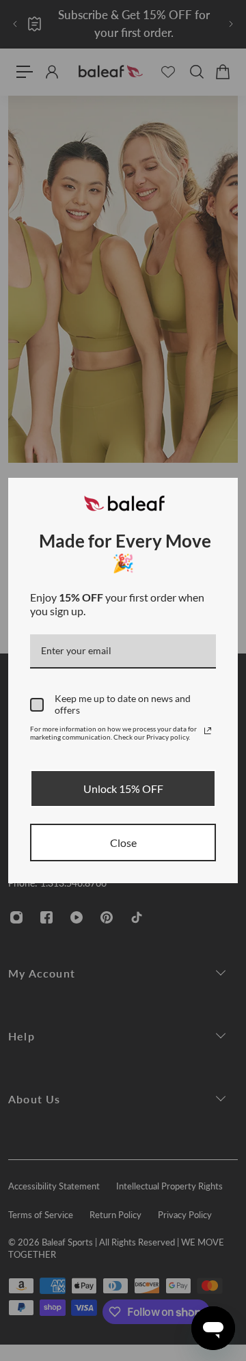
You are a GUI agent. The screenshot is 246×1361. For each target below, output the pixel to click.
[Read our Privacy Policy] (208, 731)
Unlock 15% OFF (123, 788)
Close (123, 842)
